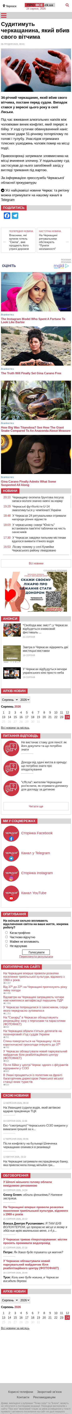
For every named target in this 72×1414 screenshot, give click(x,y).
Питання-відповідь (20, 736)
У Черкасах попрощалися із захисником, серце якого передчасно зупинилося (35, 1008)
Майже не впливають (24, 941)
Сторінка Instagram (37, 873)
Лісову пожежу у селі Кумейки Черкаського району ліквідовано (34, 548)
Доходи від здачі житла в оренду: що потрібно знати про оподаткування (44, 765)
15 (15, 717)
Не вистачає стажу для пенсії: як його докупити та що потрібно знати (44, 746)
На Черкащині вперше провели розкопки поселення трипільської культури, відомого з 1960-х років (34, 977)
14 (9, 717)
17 (26, 717)
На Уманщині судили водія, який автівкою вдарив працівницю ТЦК (31, 1109)
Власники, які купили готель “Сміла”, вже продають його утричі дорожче (19, 242)
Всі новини (36, 563)
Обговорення (15, 1175)
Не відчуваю (18, 946)
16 (21, 717)
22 (55, 717)
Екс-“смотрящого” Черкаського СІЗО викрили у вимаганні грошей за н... (35, 1127)
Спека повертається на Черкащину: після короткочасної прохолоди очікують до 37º (31, 1042)
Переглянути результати (36, 956)
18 (32, 717)
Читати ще (36, 806)
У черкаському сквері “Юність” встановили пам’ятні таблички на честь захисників (39, 528)
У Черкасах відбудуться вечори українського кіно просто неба (45, 670)
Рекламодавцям (44, 1397)
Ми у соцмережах (19, 821)
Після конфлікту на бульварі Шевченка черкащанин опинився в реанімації (30, 1145)
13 (3, 717)
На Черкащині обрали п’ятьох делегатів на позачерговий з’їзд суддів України (32, 1032)
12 (67, 712)
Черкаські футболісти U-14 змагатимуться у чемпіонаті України (36, 508)
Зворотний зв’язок (49, 1391)
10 (55, 712)
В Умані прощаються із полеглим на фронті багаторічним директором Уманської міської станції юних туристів (33, 1078)
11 (61, 712)
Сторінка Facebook (37, 833)
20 (44, 717)
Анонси (10, 618)
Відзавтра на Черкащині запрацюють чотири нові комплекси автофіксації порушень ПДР (33, 998)
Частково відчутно (22, 937)
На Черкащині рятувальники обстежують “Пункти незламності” (48, 242)
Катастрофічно (20, 932)
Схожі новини (16, 1095)
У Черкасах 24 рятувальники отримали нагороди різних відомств (39, 517)
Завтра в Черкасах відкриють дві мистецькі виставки (45, 648)
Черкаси (11, 6)
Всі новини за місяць (15, 727)
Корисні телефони (20, 1391)
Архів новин (14, 691)
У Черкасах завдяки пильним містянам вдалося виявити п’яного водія (39, 539)
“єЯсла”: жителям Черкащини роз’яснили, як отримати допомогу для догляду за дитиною (44, 785)
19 (38, 717)
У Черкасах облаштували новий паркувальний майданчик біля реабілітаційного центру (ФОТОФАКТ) (35, 1055)
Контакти (23, 1397)
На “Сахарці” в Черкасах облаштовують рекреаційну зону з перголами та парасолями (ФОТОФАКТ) (34, 1021)
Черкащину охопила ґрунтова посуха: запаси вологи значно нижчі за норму (38, 499)
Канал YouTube (33, 893)
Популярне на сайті (21, 967)
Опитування (14, 914)
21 (50, 717)
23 (61, 717)
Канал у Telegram (35, 853)
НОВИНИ (10, 491)
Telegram (8, 200)
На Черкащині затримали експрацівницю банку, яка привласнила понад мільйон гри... (35, 1163)
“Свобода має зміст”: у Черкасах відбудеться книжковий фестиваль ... (45, 628)
